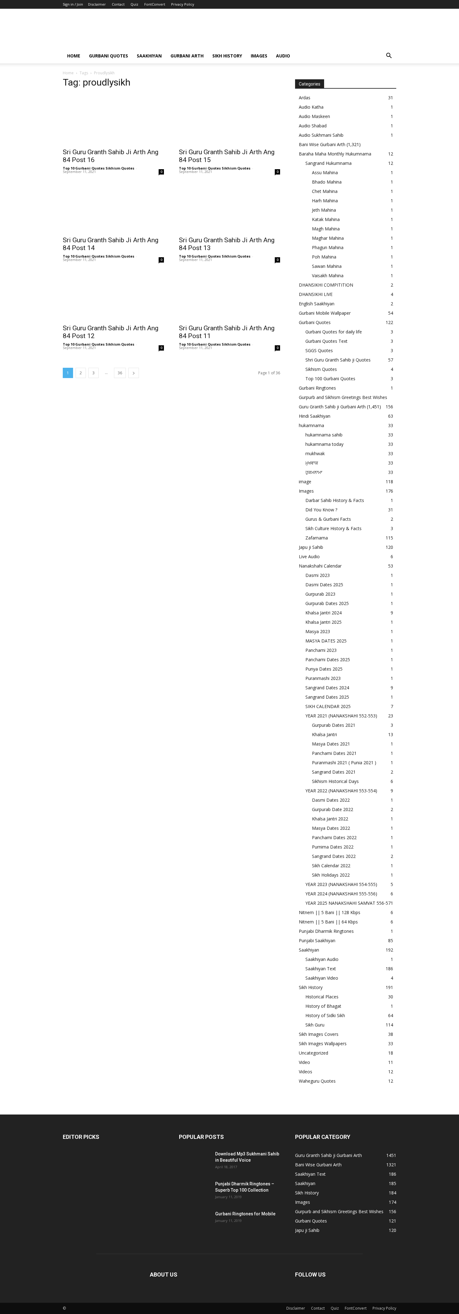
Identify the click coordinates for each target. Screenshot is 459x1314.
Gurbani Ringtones (317, 388)
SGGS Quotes (319, 350)
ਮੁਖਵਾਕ (311, 463)
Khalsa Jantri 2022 (330, 819)
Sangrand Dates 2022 (334, 856)
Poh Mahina (324, 257)
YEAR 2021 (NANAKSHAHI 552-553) (341, 716)
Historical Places (321, 997)
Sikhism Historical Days (335, 781)
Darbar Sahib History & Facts (334, 500)
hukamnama (311, 425)
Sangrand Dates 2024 (327, 688)
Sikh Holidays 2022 (331, 875)
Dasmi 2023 (317, 575)
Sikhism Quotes (321, 369)
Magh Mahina (326, 229)
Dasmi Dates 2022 (331, 800)
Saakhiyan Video (321, 978)
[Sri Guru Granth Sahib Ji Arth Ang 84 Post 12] (113, 295)
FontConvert (154, 4)
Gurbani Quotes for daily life (333, 332)
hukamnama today (324, 444)
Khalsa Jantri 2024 (323, 613)
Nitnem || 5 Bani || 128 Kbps (329, 912)
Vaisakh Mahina (327, 275)
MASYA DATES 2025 (326, 641)
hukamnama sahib (324, 435)
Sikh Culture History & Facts (333, 528)
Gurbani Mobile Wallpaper (325, 313)
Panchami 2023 (321, 650)
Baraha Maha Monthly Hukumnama (335, 154)
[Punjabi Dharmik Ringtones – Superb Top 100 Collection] (194, 1192)
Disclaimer (97, 4)
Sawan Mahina (327, 266)
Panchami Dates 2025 (327, 659)
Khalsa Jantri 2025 (323, 622)
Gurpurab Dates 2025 (327, 603)
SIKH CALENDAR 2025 (328, 706)
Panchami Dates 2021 (334, 753)
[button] (388, 56)
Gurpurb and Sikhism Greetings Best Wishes (343, 397)
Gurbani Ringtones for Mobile (245, 1213)
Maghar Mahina (328, 238)
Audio (283, 56)
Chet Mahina (325, 191)
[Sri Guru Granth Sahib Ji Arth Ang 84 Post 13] (229, 207)
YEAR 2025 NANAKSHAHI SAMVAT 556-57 (348, 903)
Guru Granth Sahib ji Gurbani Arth (332, 407)
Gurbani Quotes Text (326, 341)
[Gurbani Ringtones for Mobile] (194, 1222)
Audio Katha (311, 107)
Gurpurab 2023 (320, 594)
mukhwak (315, 453)
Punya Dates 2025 (324, 669)
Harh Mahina (325, 201)
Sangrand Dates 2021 (334, 772)
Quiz (134, 4)
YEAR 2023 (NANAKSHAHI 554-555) (341, 884)
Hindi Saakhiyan (314, 416)
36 (120, 373)
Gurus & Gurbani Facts (328, 519)
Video (304, 1062)
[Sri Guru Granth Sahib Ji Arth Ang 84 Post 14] (113, 207)
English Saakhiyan (316, 304)
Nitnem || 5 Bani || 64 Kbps (328, 922)
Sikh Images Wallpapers (323, 1043)
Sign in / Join (73, 4)
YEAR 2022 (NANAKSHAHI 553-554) (341, 791)
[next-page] (133, 373)
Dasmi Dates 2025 (324, 585)
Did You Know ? (321, 510)
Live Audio (309, 556)
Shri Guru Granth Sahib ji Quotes (338, 360)
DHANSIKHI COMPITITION (326, 285)
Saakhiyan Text (320, 969)
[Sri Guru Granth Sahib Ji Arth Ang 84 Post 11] (229, 295)
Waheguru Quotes (317, 1081)
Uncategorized (313, 1053)
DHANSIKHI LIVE (316, 294)
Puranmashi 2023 (323, 678)
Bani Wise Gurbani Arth (322, 144)
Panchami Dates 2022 (334, 837)
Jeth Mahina (324, 210)
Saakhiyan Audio (321, 959)
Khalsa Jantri (324, 734)
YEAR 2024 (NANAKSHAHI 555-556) (341, 894)
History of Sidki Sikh (325, 1015)
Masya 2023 (317, 631)
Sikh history (227, 56)
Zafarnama (316, 538)
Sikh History (311, 987)
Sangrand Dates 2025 (327, 697)
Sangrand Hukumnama (328, 163)
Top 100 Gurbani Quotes (330, 378)
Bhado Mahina (327, 182)
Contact (118, 4)
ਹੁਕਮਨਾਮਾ (313, 472)
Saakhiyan (149, 56)
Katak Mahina (326, 219)
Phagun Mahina (327, 247)
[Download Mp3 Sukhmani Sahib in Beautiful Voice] (194, 1162)
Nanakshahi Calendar (320, 566)
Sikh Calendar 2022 (331, 866)
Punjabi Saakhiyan (317, 940)
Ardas (304, 98)
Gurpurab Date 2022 (332, 809)
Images (259, 56)
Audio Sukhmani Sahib (321, 135)
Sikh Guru (314, 1025)
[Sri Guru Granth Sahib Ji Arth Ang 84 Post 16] (113, 119)
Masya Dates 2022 (331, 828)
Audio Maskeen (314, 116)
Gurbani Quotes (108, 56)
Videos (305, 1072)
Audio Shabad (313, 126)
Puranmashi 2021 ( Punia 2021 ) (344, 762)
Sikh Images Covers (318, 1034)
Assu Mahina (325, 172)
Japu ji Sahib (311, 547)
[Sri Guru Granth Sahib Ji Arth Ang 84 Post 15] (229, 119)
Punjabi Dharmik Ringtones (326, 931)
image (305, 482)
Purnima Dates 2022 (332, 847)
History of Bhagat (323, 1006)
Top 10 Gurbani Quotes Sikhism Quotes (98, 168)
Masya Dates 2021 (331, 744)
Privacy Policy (182, 4)
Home (73, 56)
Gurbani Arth (187, 56)
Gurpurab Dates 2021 (333, 725)
